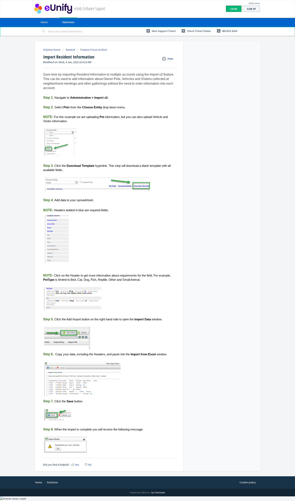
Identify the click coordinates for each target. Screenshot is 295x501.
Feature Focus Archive (93, 49)
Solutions (68, 22)
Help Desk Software (140, 492)
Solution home (52, 49)
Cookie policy (248, 482)
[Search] (44, 32)
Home (44, 22)
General (70, 49)
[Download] (140, 203)
